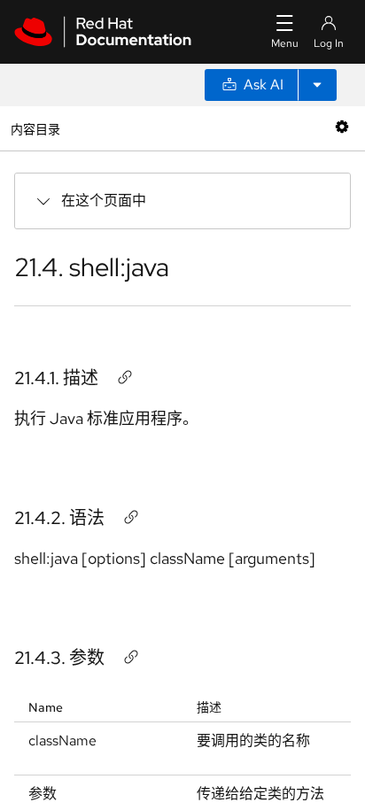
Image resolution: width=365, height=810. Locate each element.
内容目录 (35, 128)
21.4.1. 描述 (56, 378)
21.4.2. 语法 (59, 517)
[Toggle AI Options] (317, 85)
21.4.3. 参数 (59, 657)
